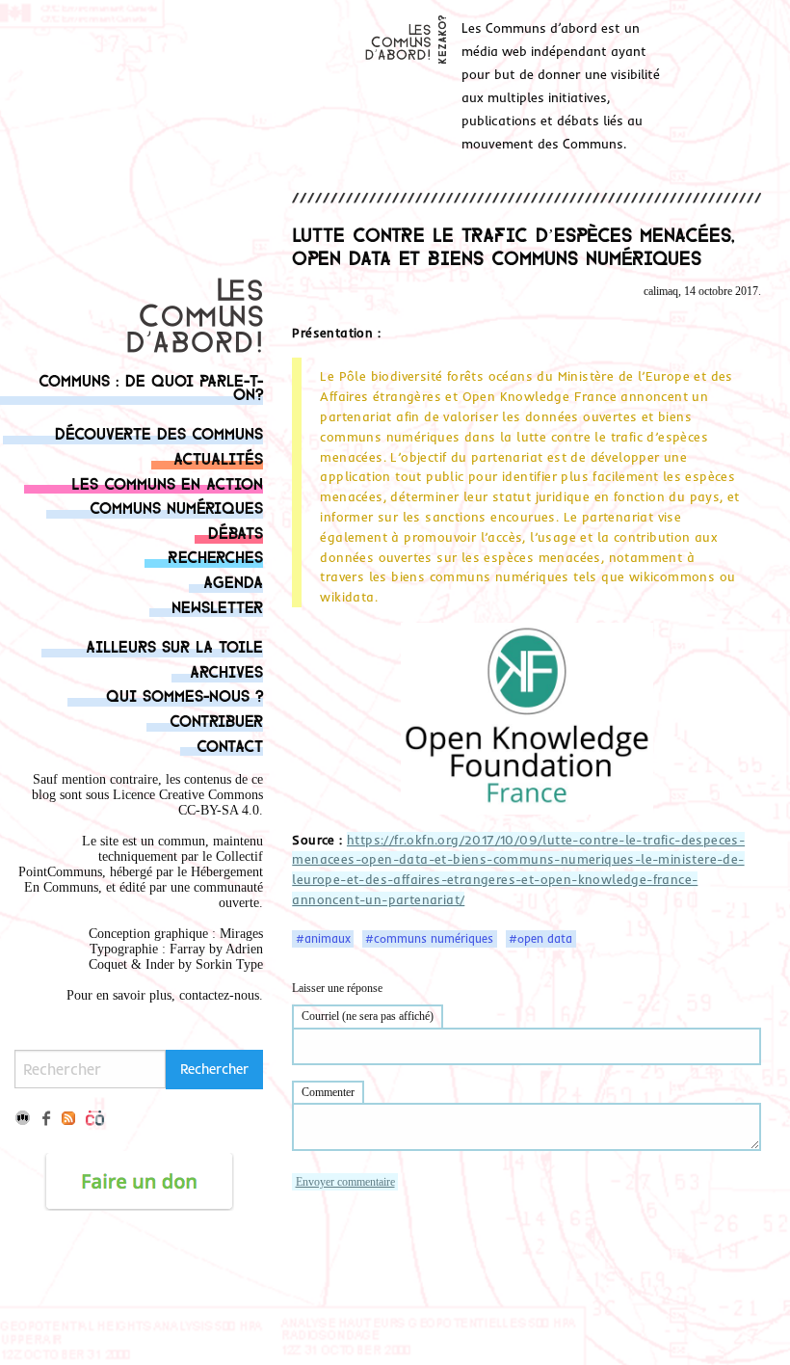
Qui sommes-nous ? (184, 694)
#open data (540, 939)
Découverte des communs (159, 432)
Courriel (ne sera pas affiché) (368, 1016)
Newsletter (217, 606)
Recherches (215, 556)
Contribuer (216, 719)
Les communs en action (167, 482)
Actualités (218, 457)
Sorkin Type (229, 964)
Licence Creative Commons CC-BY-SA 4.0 (188, 802)
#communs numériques (429, 939)
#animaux (323, 939)
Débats (235, 531)
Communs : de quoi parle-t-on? (151, 386)
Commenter (328, 1092)
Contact (230, 744)
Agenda (233, 581)
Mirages (241, 933)
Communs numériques (176, 506)
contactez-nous (219, 995)
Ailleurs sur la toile (174, 645)
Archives (226, 670)
